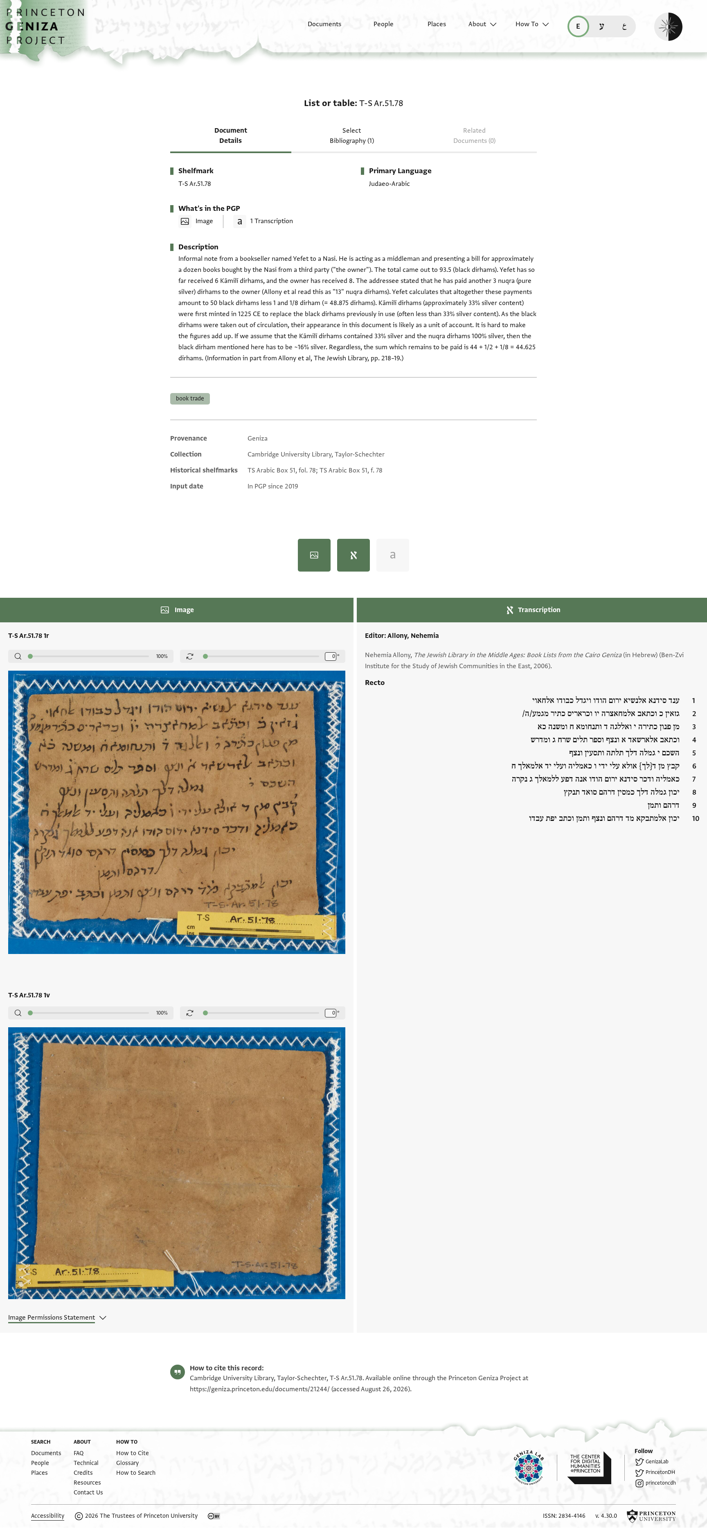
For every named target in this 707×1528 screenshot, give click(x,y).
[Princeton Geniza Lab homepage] (535, 1467)
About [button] (477, 24)
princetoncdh (661, 1483)
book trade (190, 398)
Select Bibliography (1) (352, 136)
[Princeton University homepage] (651, 1516)
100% (162, 656)
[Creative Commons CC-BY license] (214, 1516)
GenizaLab (657, 1461)
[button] (47, 30)
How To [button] (527, 24)
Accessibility (47, 1516)
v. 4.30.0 (606, 1516)
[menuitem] (317, 28)
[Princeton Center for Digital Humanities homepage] (596, 1467)
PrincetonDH (660, 1472)
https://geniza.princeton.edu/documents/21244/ (260, 1389)
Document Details (230, 136)
